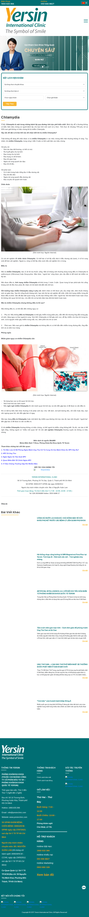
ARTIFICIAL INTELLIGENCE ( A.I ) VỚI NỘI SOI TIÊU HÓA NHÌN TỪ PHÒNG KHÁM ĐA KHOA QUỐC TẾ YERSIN (62, 592)
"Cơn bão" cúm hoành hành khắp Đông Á (54, 701)
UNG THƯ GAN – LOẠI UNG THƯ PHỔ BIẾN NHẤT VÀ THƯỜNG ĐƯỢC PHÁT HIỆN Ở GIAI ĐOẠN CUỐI (62, 665)
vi (86, 3)
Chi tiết (85, 525)
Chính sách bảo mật (44, 777)
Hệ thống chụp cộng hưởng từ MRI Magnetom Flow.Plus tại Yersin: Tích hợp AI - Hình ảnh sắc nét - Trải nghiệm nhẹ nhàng (62, 557)
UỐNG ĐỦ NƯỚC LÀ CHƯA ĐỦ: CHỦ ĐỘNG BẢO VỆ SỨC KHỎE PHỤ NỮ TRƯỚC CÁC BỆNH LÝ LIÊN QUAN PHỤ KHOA (61, 519)
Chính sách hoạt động (44, 780)
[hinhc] (40, 67)
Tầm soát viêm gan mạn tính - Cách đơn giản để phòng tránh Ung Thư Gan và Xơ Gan (62, 629)
